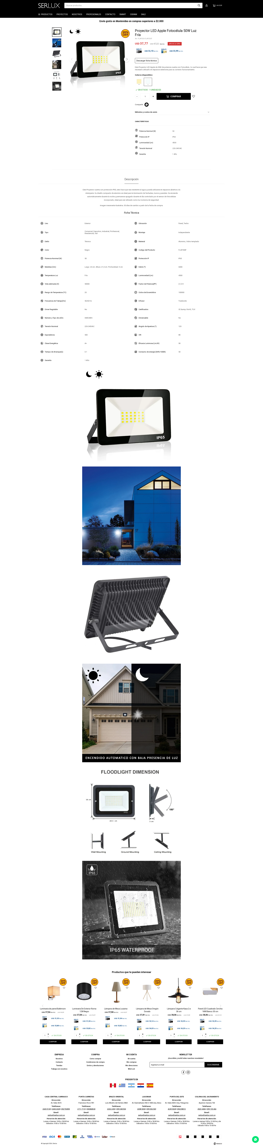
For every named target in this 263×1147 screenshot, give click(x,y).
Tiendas (59, 1065)
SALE (143, 14)
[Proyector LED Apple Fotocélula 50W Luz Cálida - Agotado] (139, 82)
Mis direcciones (131, 1065)
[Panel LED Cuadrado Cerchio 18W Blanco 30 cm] (210, 992)
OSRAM (133, 14)
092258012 (181, 1109)
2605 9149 (47, 1109)
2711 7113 (81, 1109)
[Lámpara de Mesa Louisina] (115, 992)
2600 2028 (56, 1109)
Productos (46, 14)
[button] (199, 5)
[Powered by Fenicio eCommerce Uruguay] (218, 1144)
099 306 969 (151, 1109)
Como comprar (95, 1059)
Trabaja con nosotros (59, 1069)
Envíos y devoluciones (95, 1065)
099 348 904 (121, 1109)
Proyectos (62, 14)
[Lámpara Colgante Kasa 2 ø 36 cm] (178, 992)
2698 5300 (141, 1109)
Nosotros (77, 14)
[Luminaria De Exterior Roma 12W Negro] (84, 992)
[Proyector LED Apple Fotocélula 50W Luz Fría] (148, 82)
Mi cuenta (131, 1059)
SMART (122, 14)
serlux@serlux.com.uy (56, 1115)
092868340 (91, 1109)
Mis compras (132, 1062)
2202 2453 (111, 1109)
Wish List (131, 1069)
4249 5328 (172, 1109)
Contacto (110, 14)
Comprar (175, 96)
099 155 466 (211, 1109)
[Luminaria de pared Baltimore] (52, 992)
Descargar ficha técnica (146, 61)
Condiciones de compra (95, 1062)
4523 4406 (202, 1109)
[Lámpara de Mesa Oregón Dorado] (147, 992)
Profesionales (93, 14)
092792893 (65, 1109)
